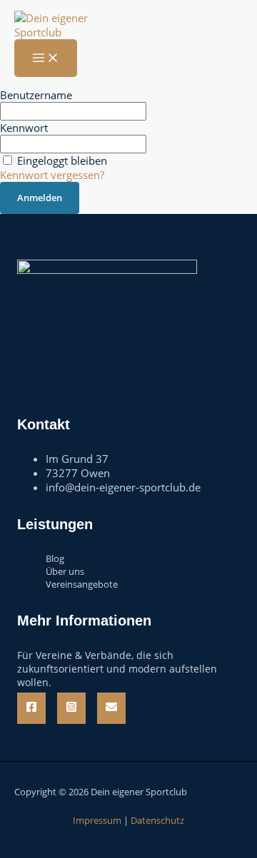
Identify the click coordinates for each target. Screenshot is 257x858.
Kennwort (24, 128)
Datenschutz (157, 820)
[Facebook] (31, 708)
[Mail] (111, 708)
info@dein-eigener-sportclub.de (123, 487)
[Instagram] (71, 708)
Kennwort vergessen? (52, 175)
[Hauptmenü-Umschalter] (45, 58)
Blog (55, 558)
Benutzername (36, 95)
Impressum (97, 820)
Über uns (65, 571)
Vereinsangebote (82, 584)
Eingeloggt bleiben (62, 160)
